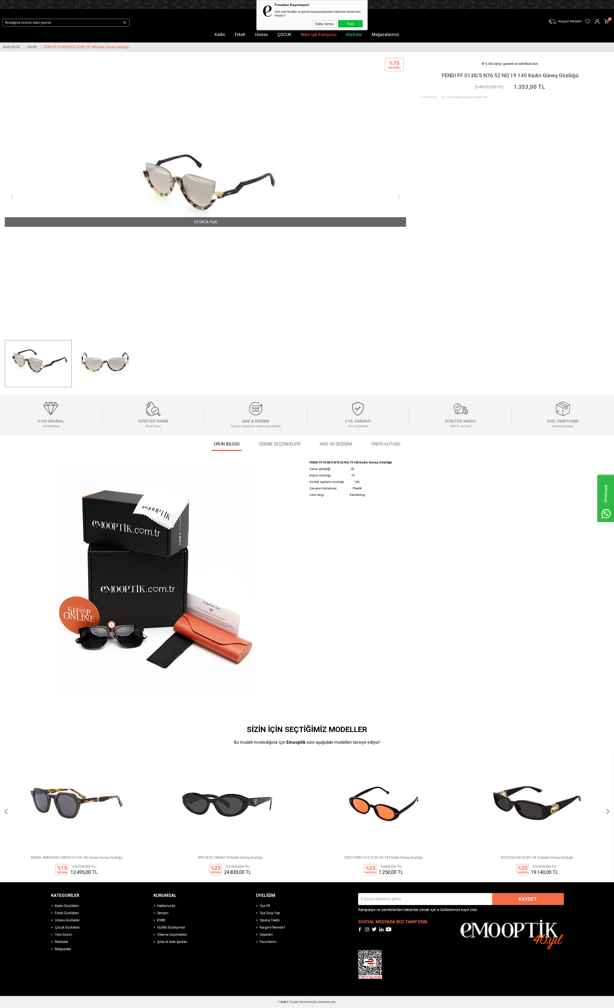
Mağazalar (63, 949)
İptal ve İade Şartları (172, 942)
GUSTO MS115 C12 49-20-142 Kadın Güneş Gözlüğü (230, 857)
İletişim (162, 913)
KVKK (161, 920)
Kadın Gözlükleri (67, 906)
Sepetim (266, 934)
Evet (350, 24)
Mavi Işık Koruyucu (319, 34)
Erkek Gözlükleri (67, 913)
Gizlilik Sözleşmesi (171, 927)
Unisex (261, 34)
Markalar (354, 34)
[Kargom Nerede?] (467, 18)
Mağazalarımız (385, 34)
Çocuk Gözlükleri (67, 927)
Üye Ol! (265, 906)
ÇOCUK (284, 34)
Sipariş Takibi (270, 920)
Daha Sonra (324, 24)
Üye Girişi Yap (270, 913)
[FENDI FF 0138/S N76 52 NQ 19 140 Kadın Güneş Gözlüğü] (205, 197)
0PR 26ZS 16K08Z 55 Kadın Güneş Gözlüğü (76, 857)
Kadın (220, 34)
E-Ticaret (293, 1002)
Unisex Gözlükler (67, 920)
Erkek (240, 34)
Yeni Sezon (63, 934)
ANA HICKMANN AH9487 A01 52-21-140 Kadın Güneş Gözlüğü (537, 857)
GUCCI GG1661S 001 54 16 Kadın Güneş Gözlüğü (383, 857)
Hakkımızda (166, 906)
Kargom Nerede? (272, 927)
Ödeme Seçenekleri (172, 934)
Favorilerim (268, 942)
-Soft (282, 1002)
